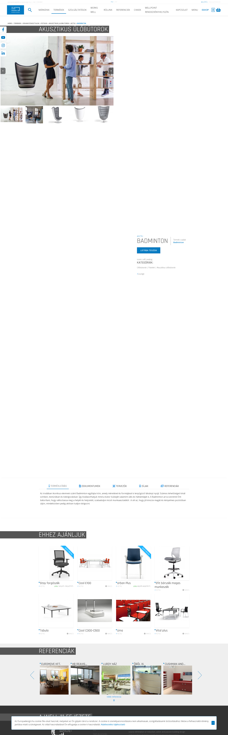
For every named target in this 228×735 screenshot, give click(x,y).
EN (116, 2)
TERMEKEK (17, 23)
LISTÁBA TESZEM (148, 250)
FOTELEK (44, 23)
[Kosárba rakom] (69, 563)
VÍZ (94, 729)
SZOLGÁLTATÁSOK (77, 9)
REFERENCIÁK (123, 9)
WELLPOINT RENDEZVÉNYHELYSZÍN (157, 9)
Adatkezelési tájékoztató (113, 724)
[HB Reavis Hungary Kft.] (54, 680)
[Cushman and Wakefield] (146, 680)
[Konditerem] (177, 680)
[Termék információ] (59, 563)
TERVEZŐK (121, 486)
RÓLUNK (108, 9)
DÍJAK (144, 486)
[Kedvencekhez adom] (64, 563)
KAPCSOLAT (182, 9)
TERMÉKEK (58, 9)
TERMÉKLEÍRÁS (58, 486)
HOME (10, 23)
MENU (195, 9)
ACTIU (73, 23)
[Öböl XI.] (116, 680)
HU (112, 2)
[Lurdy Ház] (85, 680)
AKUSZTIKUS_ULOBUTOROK (59, 23)
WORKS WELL (94, 9)
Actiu (42, 586)
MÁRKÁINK (44, 9)
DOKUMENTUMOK (90, 486)
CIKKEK (137, 9)
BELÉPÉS (204, 2)
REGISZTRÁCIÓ (214, 2)
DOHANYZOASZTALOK (31, 23)
